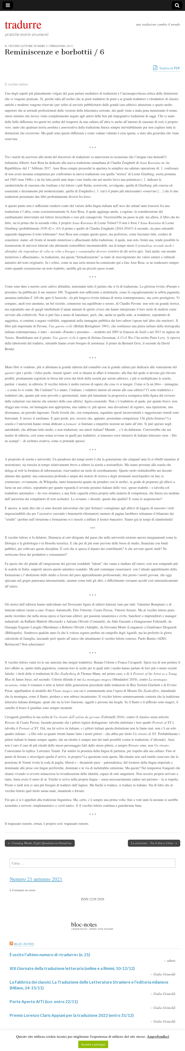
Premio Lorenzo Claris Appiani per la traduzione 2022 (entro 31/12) (72, 1015)
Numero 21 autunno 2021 (36, 879)
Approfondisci (158, 1036)
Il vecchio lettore (19, 46)
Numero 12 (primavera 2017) (53, 46)
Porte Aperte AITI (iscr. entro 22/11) (44, 1001)
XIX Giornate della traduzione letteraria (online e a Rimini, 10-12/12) (72, 968)
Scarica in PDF (169, 68)
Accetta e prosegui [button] (93, 1044)
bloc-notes (24, 944)
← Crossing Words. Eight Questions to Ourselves (40, 843)
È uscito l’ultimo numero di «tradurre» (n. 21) (50, 954)
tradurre (23, 24)
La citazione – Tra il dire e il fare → (154, 843)
